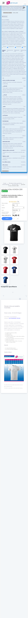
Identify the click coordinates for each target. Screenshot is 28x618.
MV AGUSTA (15, 184)
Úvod (4, 183)
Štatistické (18, 46)
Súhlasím (15, 12)
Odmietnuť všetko (7, 12)
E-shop (3, 3)
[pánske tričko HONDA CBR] (14, 243)
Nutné (4, 46)
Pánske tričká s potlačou (15, 183)
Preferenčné (11, 46)
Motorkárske (5, 184)
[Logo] (12, 2)
